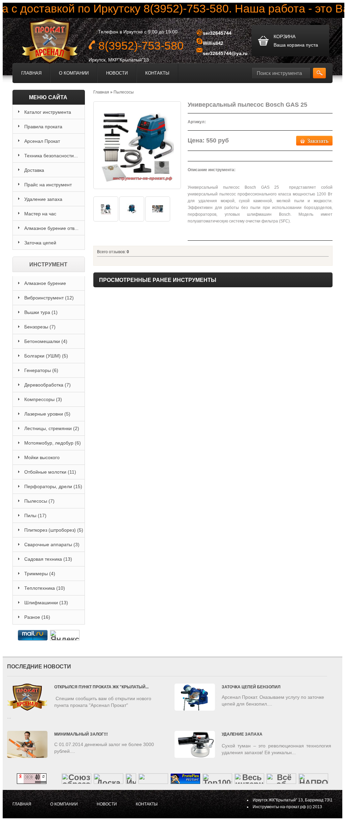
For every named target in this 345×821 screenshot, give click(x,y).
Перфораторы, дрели (53, 486)
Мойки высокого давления (42, 460)
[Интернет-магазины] (131, 781)
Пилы (35, 515)
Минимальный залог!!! (81, 734)
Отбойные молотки (50, 472)
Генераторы (41, 370)
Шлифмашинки (46, 602)
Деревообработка (47, 385)
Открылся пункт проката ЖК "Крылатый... (101, 687)
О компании (74, 73)
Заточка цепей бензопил (251, 687)
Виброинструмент (49, 297)
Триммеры (39, 573)
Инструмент (48, 264)
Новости (117, 73)
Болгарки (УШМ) (46, 356)
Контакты (157, 73)
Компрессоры (43, 399)
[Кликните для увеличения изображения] (137, 145)
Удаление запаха (242, 734)
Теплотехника (44, 588)
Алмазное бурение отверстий (45, 286)
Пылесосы (39, 501)
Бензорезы (40, 326)
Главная (31, 73)
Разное (37, 617)
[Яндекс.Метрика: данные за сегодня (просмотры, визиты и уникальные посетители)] (65, 635)
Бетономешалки (45, 341)
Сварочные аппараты (52, 544)
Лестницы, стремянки (51, 428)
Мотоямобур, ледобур (52, 443)
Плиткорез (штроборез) (53, 530)
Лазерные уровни (47, 414)
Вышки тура (41, 312)
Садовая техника (48, 559)
